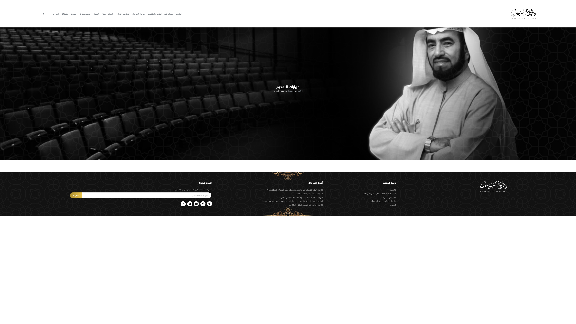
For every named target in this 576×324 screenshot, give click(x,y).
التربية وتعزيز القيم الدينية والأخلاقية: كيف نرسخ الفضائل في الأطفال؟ (295, 190)
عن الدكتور (168, 14)
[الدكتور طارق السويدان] (523, 14)
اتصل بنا (55, 14)
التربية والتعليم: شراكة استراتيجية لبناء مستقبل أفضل (302, 197)
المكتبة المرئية (107, 14)
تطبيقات (65, 14)
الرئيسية (178, 14)
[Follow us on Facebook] (203, 203)
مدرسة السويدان (138, 14)
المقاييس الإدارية (122, 14)
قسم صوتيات (85, 14)
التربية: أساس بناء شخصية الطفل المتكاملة (306, 205)
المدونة (96, 14)
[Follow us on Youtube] (196, 203)
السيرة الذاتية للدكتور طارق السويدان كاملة (379, 193)
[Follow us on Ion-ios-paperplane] (183, 203)
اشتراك (76, 195)
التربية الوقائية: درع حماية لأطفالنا (309, 193)
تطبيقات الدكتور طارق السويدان (383, 201)
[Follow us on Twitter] (209, 203)
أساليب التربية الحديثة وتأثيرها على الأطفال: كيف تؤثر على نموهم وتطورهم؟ (292, 201)
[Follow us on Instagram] (189, 203)
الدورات (74, 14)
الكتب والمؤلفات (155, 14)
